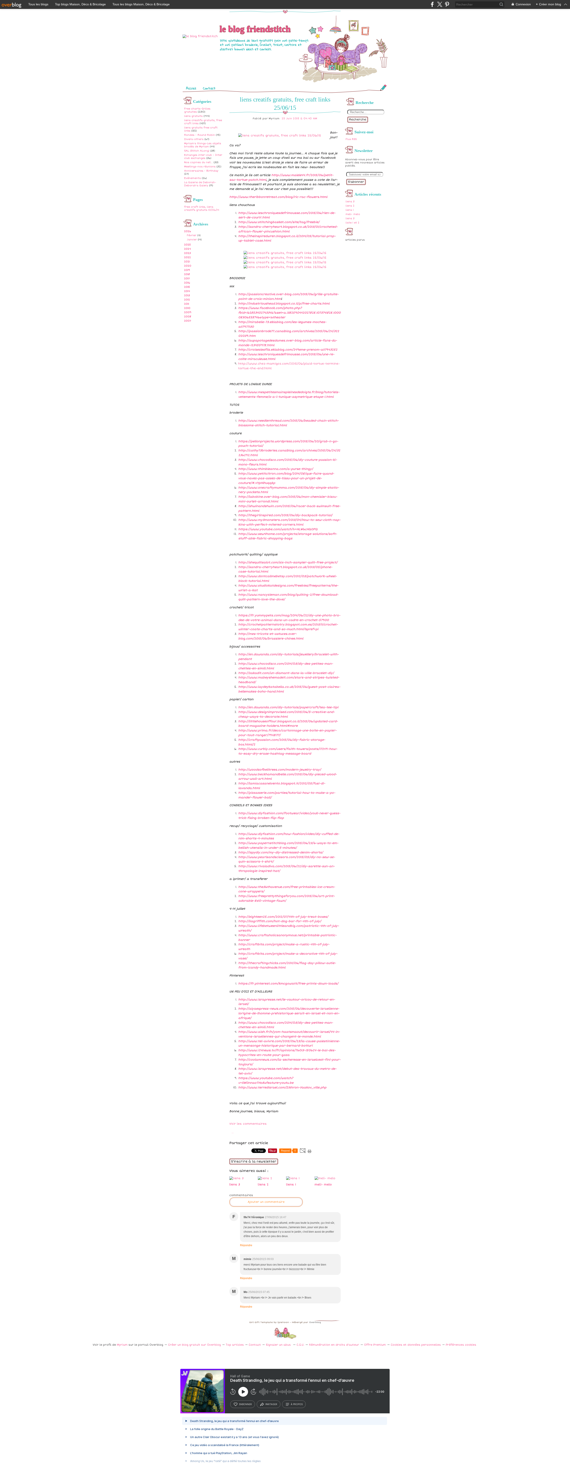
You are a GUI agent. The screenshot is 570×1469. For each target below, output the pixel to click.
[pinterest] (447, 4)
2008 (187, 316)
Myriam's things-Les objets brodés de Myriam (202, 145)
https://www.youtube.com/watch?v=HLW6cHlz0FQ (278, 529)
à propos (297, 1404)
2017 (187, 278)
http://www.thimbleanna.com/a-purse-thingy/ (275, 469)
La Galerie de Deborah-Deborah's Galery (200, 184)
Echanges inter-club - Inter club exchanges (203, 157)
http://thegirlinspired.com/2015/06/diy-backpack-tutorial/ (285, 515)
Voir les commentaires (248, 1124)
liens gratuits (193, 116)
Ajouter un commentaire (266, 1202)
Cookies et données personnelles (416, 1345)
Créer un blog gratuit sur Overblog (194, 1345)
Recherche (357, 119)
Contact (209, 88)
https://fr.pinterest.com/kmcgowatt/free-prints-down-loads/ (288, 983)
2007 (187, 320)
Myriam (122, 1345)
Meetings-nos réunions (200, 166)
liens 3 (350, 201)
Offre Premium (375, 1345)
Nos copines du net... (198, 162)
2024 (187, 249)
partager (271, 1404)
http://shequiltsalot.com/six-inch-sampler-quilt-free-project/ (288, 562)
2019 (187, 270)
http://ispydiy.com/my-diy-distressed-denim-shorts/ (280, 852)
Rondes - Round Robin (199, 135)
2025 (187, 244)
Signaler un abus (279, 1345)
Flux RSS (351, 139)
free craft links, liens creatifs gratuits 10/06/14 (201, 208)
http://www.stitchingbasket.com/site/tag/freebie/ (279, 222)
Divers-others (194, 139)
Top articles (235, 1345)
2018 (187, 274)
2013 (187, 295)
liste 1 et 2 (352, 222)
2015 (187, 287)
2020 (187, 265)
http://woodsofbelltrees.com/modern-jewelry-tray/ (279, 769)
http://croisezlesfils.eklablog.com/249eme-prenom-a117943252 (287, 349)
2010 (187, 308)
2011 (186, 303)
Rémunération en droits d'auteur (334, 1345)
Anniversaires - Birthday (201, 170)
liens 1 (350, 210)
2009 (187, 312)
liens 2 (350, 205)
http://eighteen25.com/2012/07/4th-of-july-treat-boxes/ (283, 917)
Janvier (192, 239)
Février (191, 235)
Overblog (315, 1322)
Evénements (192, 178)
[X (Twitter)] (439, 4)
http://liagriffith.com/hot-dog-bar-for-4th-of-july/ (279, 921)
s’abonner (245, 1404)
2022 (187, 257)
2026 (187, 231)
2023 (187, 253)
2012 (187, 299)
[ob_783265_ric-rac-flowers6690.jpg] (279, 135)
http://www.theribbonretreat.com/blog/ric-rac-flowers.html (278, 197)
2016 (187, 282)
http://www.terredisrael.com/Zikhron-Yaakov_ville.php (282, 1087)
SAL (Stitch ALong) (196, 150)
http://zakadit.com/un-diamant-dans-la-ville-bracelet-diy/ (286, 673)
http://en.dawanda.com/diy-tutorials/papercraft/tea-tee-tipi (288, 707)
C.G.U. (300, 1345)
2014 (187, 291)
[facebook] (432, 4)
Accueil (191, 88)
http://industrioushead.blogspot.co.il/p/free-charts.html (284, 303)
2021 (187, 261)
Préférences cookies (461, 1345)
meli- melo (353, 214)
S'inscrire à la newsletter (253, 1161)
